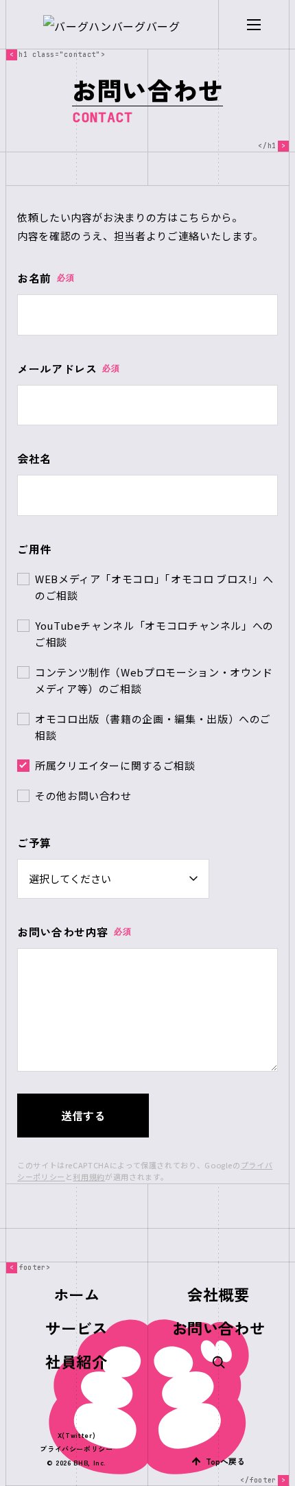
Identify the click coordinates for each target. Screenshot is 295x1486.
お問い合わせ (219, 1327)
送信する (83, 1115)
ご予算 (34, 842)
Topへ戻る (225, 1461)
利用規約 (89, 1176)
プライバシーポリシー (76, 1448)
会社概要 (218, 1294)
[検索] (218, 1361)
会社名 (34, 458)
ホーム (77, 1294)
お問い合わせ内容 (74, 931)
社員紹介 (76, 1361)
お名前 (45, 278)
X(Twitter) (76, 1435)
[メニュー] (253, 24)
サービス (76, 1327)
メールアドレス (68, 368)
